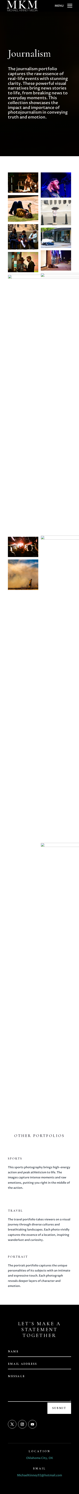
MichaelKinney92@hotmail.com (39, 1475)
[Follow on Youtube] (32, 1424)
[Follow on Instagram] (22, 1424)
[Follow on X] (12, 1424)
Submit (59, 1408)
